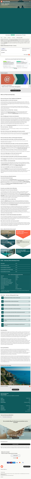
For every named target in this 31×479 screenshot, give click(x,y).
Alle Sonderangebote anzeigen (15, 90)
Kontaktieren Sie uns (3, 474)
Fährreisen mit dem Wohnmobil (22, 148)
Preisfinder (6, 168)
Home (1, 37)
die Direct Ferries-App (13, 204)
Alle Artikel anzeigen (15, 389)
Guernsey (9, 37)
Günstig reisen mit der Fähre (12, 125)
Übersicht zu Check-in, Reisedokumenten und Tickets (14, 183)
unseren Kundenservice (4, 164)
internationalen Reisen (21, 180)
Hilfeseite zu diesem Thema (19, 165)
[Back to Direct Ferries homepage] (5, 1)
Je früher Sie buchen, (15, 113)
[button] (15, 298)
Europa (5, 37)
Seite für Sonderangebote (11, 112)
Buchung (6, 200)
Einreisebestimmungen (13, 179)
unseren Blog (4, 148)
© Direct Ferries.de (3, 472)
